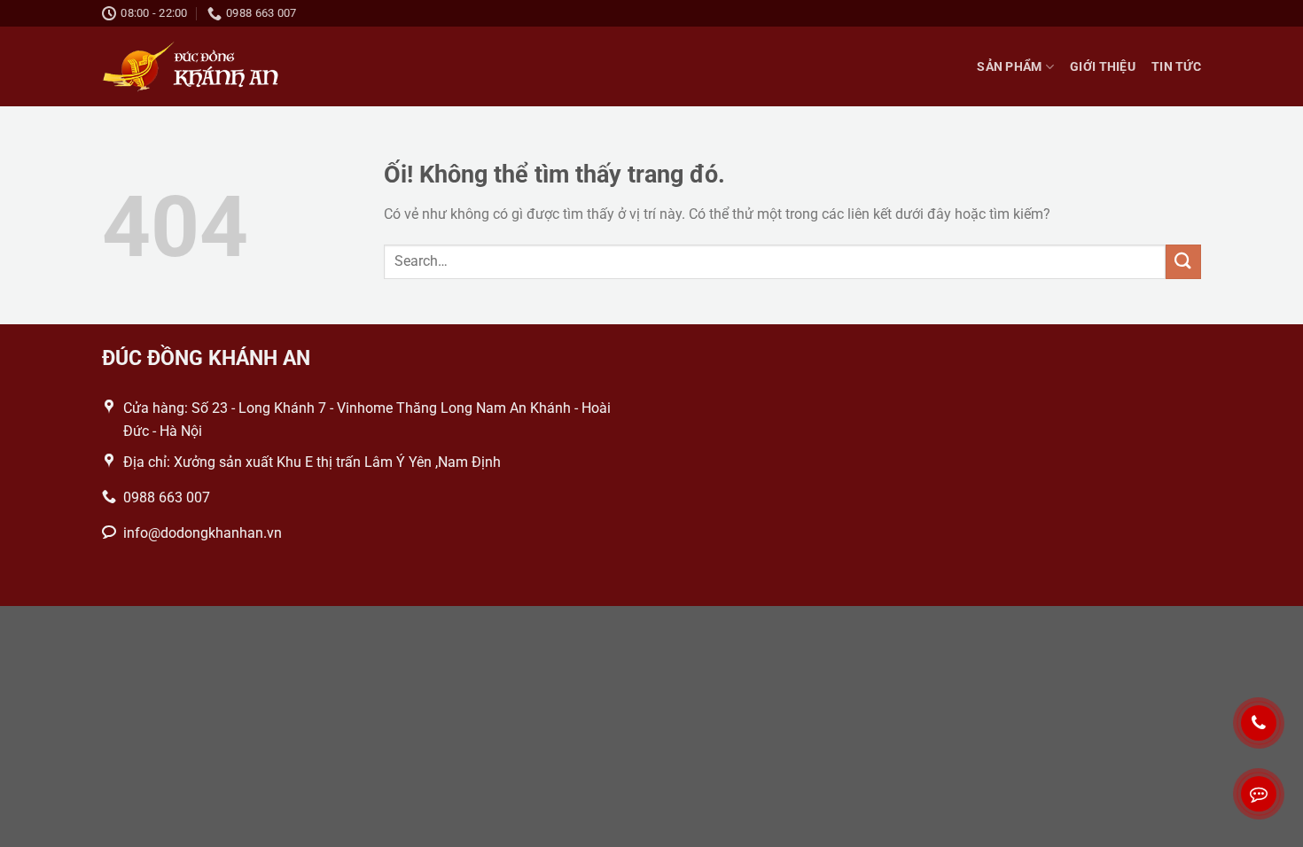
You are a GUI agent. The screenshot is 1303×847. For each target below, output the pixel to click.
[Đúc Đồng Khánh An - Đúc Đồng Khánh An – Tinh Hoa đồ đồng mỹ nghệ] (190, 66)
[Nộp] (1183, 262)
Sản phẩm (1009, 66)
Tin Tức (1176, 66)
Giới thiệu (1102, 66)
